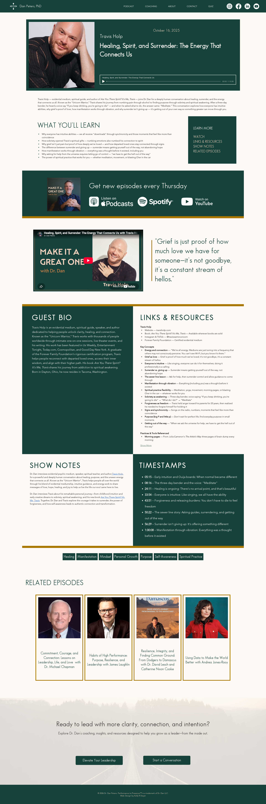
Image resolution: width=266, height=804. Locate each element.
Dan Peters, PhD (30, 6)
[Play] (103, 81)
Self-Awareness (165, 556)
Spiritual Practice (191, 556)
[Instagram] (229, 6)
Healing (69, 556)
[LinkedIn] (247, 6)
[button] (99, 760)
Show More (146, 445)
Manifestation (87, 556)
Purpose (146, 556)
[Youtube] (256, 6)
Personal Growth (125, 556)
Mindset (105, 556)
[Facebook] (238, 6)
